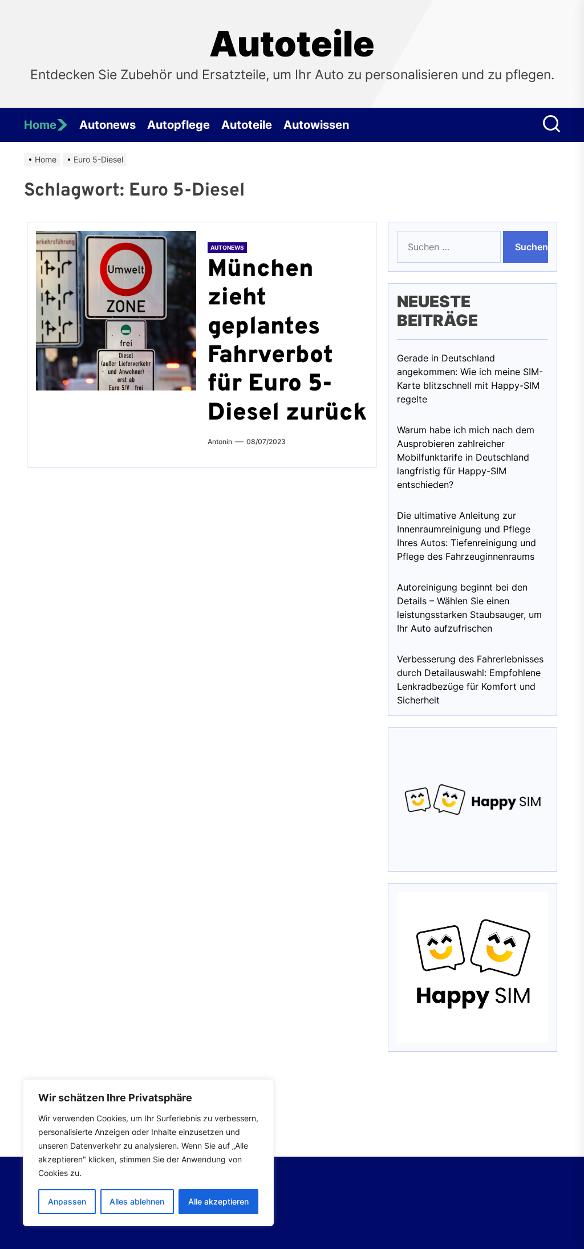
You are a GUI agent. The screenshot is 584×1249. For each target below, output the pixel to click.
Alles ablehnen (137, 1201)
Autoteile (292, 44)
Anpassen (67, 1201)
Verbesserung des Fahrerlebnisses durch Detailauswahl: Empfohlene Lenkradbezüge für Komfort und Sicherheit (470, 679)
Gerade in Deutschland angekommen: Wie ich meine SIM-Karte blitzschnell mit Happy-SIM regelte (470, 378)
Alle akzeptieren (218, 1201)
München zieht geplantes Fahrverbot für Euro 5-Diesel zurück (287, 342)
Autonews (107, 125)
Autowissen (316, 125)
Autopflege (178, 125)
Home (40, 125)
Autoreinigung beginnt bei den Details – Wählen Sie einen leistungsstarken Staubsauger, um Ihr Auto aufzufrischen (469, 607)
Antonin (220, 441)
